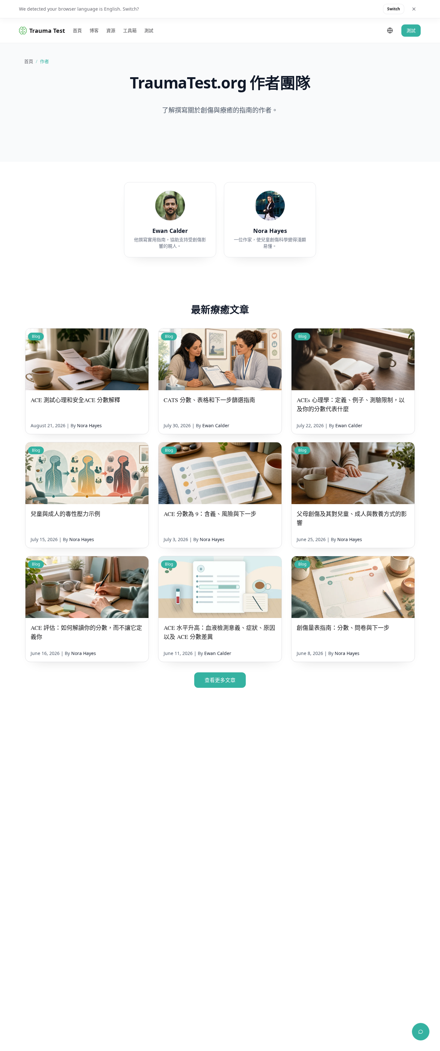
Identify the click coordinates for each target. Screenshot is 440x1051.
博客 (94, 30)
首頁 (77, 30)
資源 (110, 30)
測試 (148, 30)
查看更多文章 (220, 680)
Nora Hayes (89, 425)
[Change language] (390, 30)
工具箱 (130, 30)
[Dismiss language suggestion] (414, 9)
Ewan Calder (215, 425)
